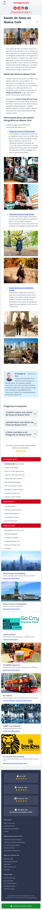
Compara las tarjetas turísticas (13, 840)
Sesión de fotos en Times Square (22, 131)
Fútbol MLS (7, 870)
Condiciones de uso (9, 826)
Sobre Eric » (32, 374)
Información (8, 820)
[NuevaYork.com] (21, 3)
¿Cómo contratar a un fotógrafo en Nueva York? (18, 433)
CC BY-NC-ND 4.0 (31, 898)
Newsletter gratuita (11, 534)
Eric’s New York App (9, 878)
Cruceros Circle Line (9, 848)
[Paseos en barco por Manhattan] (21, 591)
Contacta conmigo (9, 889)
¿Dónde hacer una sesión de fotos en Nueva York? (19, 423)
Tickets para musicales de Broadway (14, 842)
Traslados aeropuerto (12, 538)
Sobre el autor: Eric (9, 823)
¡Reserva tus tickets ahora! (11, 578)
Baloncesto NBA (8, 859)
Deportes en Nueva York (11, 855)
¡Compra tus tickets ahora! (11, 731)
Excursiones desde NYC (12, 493)
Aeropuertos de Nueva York (12, 850)
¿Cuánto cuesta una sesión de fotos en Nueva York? (19, 413)
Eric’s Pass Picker (8, 881)
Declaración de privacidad (11, 829)
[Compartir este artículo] (36, 21)
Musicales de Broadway (12, 482)
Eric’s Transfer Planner (10, 883)
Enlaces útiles (8, 874)
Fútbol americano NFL (10, 867)
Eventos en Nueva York (12, 545)
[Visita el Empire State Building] (21, 561)
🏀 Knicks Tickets (14, 464)
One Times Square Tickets (13, 486)
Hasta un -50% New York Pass (15, 475)
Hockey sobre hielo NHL (10, 861)
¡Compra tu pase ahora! (10, 639)
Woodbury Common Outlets (14, 489)
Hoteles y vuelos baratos (13, 497)
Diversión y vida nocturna (13, 510)
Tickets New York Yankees (13, 478)
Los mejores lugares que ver (12, 845)
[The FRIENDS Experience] (21, 652)
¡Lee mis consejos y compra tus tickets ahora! (17, 700)
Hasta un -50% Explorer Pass (14, 471)
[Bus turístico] (21, 683)
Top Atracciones (10, 506)
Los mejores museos (12, 517)
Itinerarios (8, 548)
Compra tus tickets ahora (22, 906)
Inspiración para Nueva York (13, 836)
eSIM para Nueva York (12, 541)
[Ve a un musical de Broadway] (21, 744)
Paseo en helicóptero (12, 468)
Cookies (6, 831)
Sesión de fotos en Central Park (21, 214)
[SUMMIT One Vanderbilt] (21, 713)
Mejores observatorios (12, 513)
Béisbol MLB (7, 864)
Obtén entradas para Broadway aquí (15, 763)
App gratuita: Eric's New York (14, 530)
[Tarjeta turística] (21, 622)
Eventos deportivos (11, 521)
